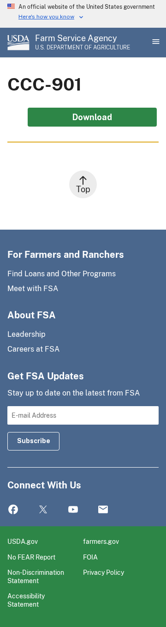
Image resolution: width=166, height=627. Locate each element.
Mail (103, 510)
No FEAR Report (31, 557)
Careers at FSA (33, 349)
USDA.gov (22, 541)
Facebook (13, 510)
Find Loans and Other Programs (61, 273)
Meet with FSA (32, 288)
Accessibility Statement (26, 600)
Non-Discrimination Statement (35, 576)
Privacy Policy (103, 572)
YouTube (73, 510)
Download (92, 117)
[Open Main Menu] (155, 42)
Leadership (26, 334)
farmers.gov (101, 541)
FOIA (90, 557)
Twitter (43, 510)
